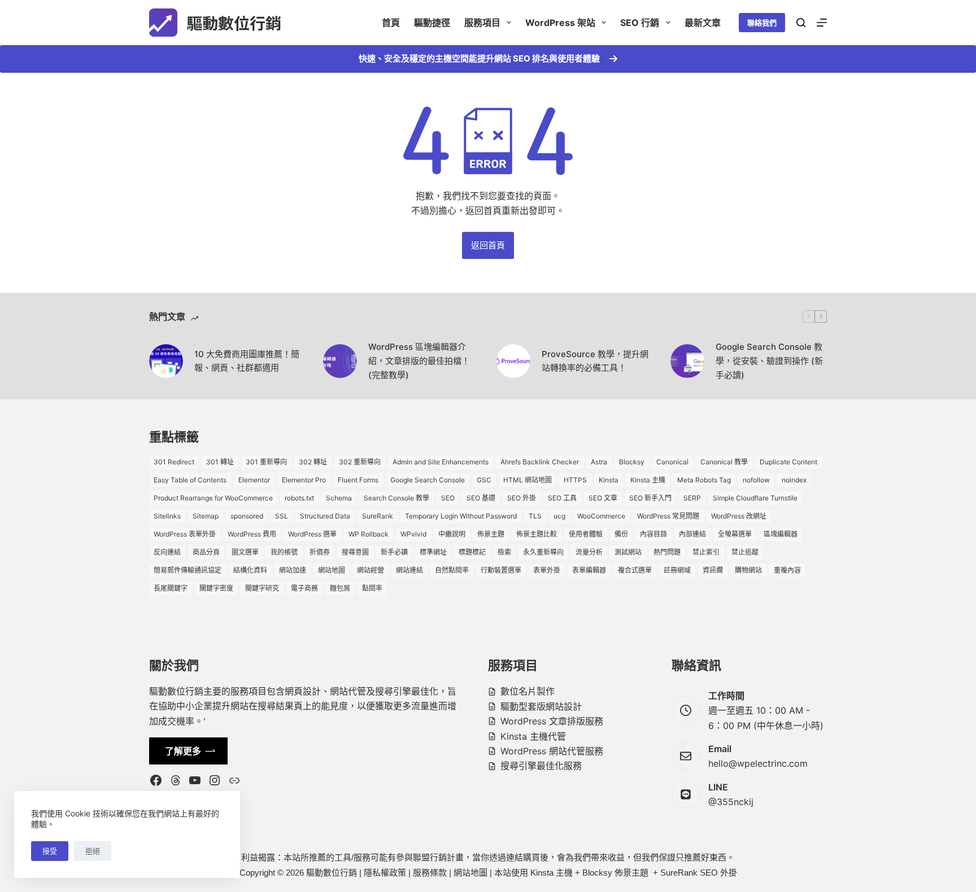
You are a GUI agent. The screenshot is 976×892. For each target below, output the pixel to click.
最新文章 (703, 22)
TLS (535, 516)
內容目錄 (653, 534)
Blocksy (631, 462)
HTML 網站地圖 (527, 480)
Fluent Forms (358, 480)
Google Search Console (427, 480)
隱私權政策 (385, 872)
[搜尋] (800, 22)
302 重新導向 (360, 462)
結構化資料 (250, 570)
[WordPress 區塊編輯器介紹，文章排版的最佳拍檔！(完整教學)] (340, 361)
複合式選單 (635, 570)
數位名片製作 (527, 691)
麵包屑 (340, 588)
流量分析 (589, 552)
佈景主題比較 (536, 534)
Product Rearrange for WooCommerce (213, 498)
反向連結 (167, 552)
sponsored (246, 516)
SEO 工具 (562, 498)
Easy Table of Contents (190, 480)
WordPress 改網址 (738, 516)
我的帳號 (284, 552)
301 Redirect (174, 462)
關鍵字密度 (216, 588)
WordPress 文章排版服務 (551, 721)
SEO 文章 (603, 498)
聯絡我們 (762, 22)
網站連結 (409, 570)
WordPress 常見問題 (668, 516)
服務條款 (430, 872)
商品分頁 (206, 552)
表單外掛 (546, 570)
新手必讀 (394, 552)
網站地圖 (331, 570)
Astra (599, 462)
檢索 (504, 552)
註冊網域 (677, 570)
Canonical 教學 (724, 462)
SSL (281, 516)
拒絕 (92, 850)
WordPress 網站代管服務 (551, 751)
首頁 (391, 22)
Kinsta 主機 (647, 480)
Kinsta (608, 480)
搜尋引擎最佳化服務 (541, 765)
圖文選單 (245, 552)
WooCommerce (601, 516)
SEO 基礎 (481, 498)
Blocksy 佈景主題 (615, 872)
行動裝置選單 (501, 570)
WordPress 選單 (312, 534)
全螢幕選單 (735, 534)
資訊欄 (713, 570)
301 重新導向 (266, 462)
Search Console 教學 (396, 498)
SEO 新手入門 (650, 498)
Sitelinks (167, 516)
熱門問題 (667, 552)
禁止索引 (706, 552)
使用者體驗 (586, 534)
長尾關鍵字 (171, 588)
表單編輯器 (589, 570)
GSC (484, 480)
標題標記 (472, 552)
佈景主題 (490, 534)
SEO (448, 498)
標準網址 (433, 552)
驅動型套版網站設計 (541, 706)
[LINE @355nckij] (686, 794)
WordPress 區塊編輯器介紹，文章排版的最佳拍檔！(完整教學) (419, 360)
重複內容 (787, 570)
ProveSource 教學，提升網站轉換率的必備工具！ (595, 361)
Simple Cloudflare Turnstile (755, 498)
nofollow (756, 480)
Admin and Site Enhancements (441, 462)
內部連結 (692, 534)
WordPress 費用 (252, 534)
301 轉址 (220, 462)
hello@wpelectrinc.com (758, 763)
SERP (692, 498)
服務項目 (482, 22)
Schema (339, 498)
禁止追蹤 (745, 552)
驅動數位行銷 (233, 22)
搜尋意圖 (355, 552)
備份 (621, 534)
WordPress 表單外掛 (185, 534)
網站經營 (370, 570)
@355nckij (730, 801)
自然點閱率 (452, 570)
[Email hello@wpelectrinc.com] (686, 756)
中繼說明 (451, 534)
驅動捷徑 (432, 22)
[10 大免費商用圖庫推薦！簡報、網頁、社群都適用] (166, 361)
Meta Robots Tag (704, 480)
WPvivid (413, 534)
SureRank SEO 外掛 (698, 872)
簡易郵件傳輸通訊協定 (187, 570)
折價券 (320, 552)
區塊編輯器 (781, 534)
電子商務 (304, 588)
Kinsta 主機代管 (533, 736)
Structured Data (325, 516)
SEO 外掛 (521, 498)
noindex (794, 480)
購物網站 (748, 570)
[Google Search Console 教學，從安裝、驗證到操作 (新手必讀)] (687, 361)
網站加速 (292, 570)
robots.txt (299, 498)
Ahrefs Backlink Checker (539, 462)
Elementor (254, 480)
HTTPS (575, 480)
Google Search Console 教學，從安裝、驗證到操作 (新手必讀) (769, 360)
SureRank (377, 516)
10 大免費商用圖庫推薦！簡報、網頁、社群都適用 (246, 361)
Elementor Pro (304, 480)
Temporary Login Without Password (461, 516)
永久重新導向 (543, 552)
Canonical (672, 462)
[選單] (822, 22)
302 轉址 (313, 462)
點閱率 (372, 588)
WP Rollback (368, 534)
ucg (559, 516)
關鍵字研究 (262, 588)
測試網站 (628, 552)
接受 (49, 850)
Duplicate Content (788, 462)
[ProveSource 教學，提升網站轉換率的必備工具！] (513, 361)
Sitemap (206, 516)
